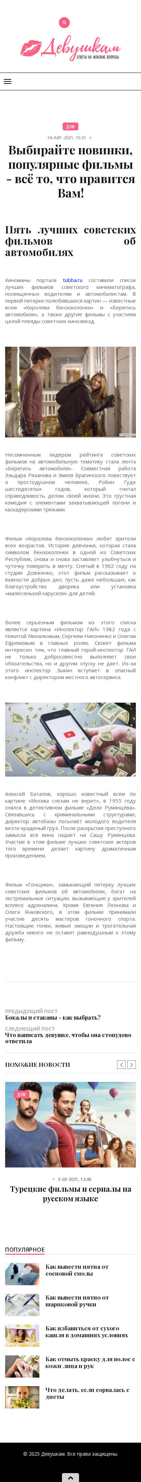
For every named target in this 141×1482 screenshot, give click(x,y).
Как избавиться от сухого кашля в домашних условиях (87, 1331)
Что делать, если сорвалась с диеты (87, 1393)
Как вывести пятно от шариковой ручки (77, 1300)
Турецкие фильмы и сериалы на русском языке (70, 1193)
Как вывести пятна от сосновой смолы (77, 1270)
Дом (70, 126)
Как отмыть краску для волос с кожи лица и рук (90, 1362)
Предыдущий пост (53, 1014)
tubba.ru (72, 280)
